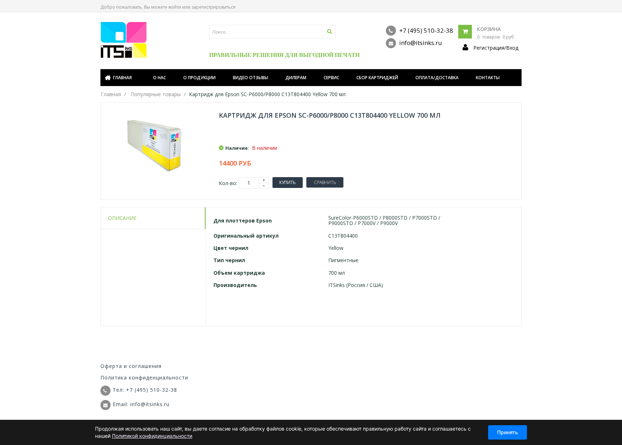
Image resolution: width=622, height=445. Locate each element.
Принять (507, 432)
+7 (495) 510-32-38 (425, 30)
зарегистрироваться (213, 7)
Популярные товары (156, 94)
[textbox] (272, 31)
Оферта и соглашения (131, 366)
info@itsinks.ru (420, 43)
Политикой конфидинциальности (152, 436)
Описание (122, 218)
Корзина (489, 29)
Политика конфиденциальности (144, 377)
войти (174, 7)
